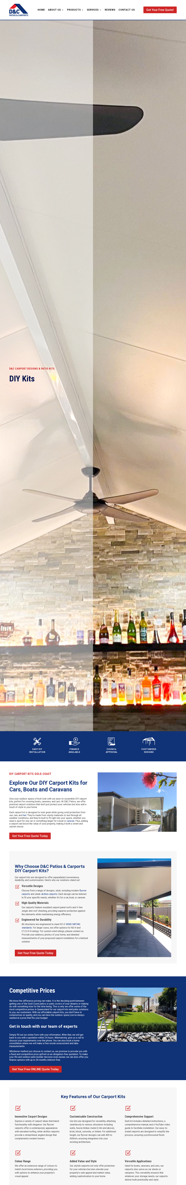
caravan (70, 821)
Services (93, 9)
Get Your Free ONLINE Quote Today (35, 1069)
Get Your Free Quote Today (30, 836)
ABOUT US (54, 9)
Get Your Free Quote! (160, 10)
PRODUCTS (74, 9)
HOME (41, 9)
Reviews (110, 9)
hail (24, 815)
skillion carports (49, 894)
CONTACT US (127, 9)
